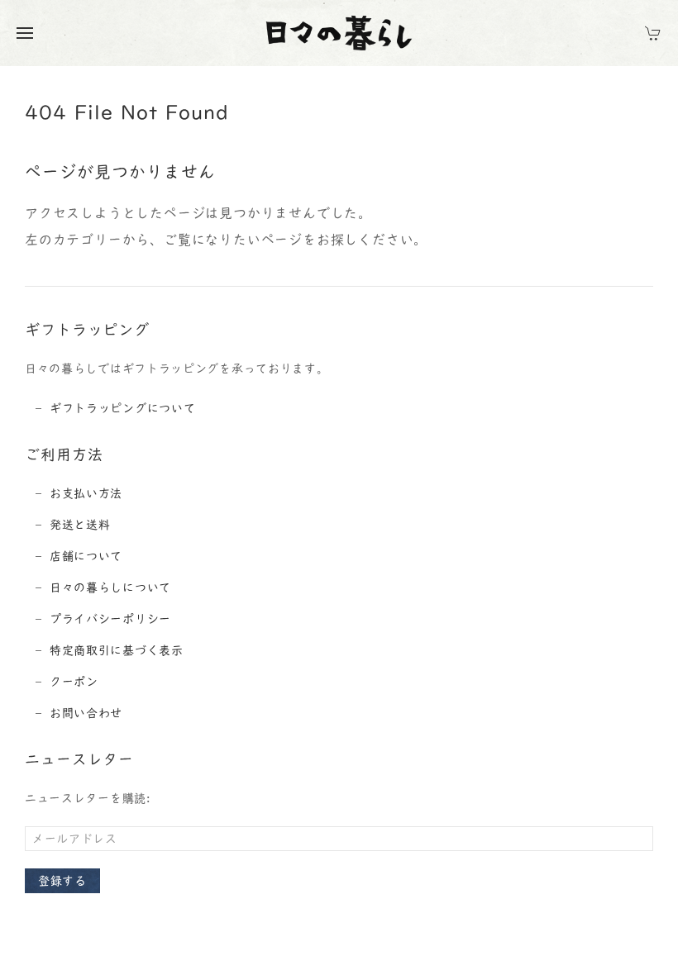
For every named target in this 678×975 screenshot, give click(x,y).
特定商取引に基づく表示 (117, 650)
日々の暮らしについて (110, 587)
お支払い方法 (86, 493)
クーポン (74, 681)
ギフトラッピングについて (122, 408)
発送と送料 (80, 524)
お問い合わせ (86, 713)
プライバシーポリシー (110, 619)
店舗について (86, 556)
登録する (62, 881)
